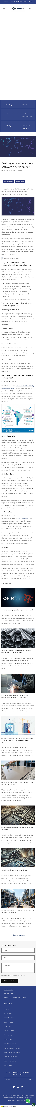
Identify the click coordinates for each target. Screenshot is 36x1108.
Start (3, 175)
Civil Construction (25, 115)
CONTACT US (8, 990)
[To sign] (30, 1079)
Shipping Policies (9, 1031)
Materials (25, 105)
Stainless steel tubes (26, 127)
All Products (8, 1013)
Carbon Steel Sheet (10, 1061)
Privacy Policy (8, 1026)
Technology (8, 105)
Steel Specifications (10, 1044)
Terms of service (21, 1100)
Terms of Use (8, 1035)
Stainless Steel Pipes (10, 1057)
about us (6, 1009)
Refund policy (28, 1097)
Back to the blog (19, 935)
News (8, 114)
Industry (8, 126)
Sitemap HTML (8, 1065)
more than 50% (23, 518)
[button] (4, 8)
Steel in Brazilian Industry (12, 1048)
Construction (8, 1039)
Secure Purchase (9, 1018)
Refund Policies (8, 1022)
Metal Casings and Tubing (12, 1052)
